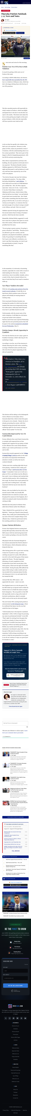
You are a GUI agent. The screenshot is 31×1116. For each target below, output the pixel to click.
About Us (15, 1089)
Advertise (25, 1110)
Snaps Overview (15, 1056)
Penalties (15, 1059)
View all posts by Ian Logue (15, 706)
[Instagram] (9, 1018)
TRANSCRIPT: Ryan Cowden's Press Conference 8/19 (11, 836)
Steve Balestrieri (15, 791)
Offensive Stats (15, 1048)
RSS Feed (15, 1113)
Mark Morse (14, 805)
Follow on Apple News (10, 33)
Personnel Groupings (15, 1070)
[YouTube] (25, 1018)
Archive (15, 1040)
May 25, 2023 (10, 387)
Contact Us (15, 1098)
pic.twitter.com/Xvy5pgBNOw (17, 382)
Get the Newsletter (16, 887)
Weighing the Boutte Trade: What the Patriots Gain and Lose (18, 789)
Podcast (15, 1092)
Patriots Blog (7, 7)
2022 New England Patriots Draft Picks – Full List (16, 859)
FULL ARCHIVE (16, 851)
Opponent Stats (15, 1050)
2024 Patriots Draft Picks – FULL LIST (14, 862)
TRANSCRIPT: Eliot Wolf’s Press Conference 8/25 (17, 778)
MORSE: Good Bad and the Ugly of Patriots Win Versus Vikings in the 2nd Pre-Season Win (13, 847)
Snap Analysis (15, 1067)
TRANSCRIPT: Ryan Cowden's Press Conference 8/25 (13, 908)
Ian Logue (7, 19)
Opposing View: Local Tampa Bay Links (12, 842)
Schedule (15, 1028)
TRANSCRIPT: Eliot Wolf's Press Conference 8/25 (13, 916)
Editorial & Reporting (15, 1110)
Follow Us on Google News (10, 30)
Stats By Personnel (15, 1073)
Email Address (6, 974)
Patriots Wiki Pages (15, 1037)
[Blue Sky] (17, 1018)
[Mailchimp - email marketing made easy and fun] (15, 992)
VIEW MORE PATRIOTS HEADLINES (15, 817)
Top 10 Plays (15, 1075)
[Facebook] (13, 1018)
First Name (5, 967)
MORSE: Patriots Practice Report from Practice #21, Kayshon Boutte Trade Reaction (18, 802)
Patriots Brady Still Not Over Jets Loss (12, 844)
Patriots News (14, 7)
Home (2, 7)
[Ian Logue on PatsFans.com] (2, 20)
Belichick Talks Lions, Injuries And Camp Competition (12, 832)
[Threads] (21, 1018)
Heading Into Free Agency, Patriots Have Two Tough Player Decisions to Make (15, 874)
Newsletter (21, 33)
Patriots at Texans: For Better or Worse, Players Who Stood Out (12, 839)
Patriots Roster (15, 1031)
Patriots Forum (15, 1026)
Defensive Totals (15, 1081)
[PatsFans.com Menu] (2, 2)
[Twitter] (5, 1018)
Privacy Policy (6, 1110)
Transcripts (15, 1034)
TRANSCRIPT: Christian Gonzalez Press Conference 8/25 (18, 764)
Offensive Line (15, 1053)
